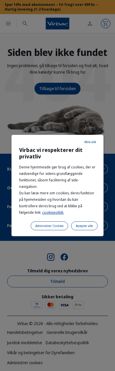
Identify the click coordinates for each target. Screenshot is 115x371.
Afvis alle (90, 142)
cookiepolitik (52, 212)
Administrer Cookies (49, 226)
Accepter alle (84, 226)
